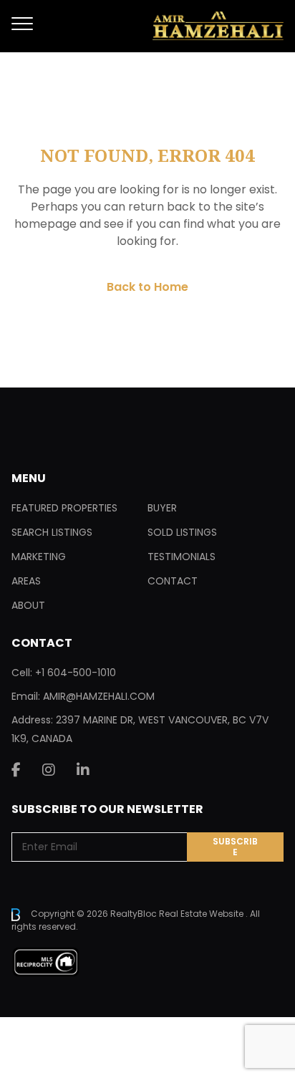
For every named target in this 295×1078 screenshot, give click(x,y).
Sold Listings (182, 532)
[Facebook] (16, 770)
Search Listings (51, 532)
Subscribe (235, 846)
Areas (26, 581)
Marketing (38, 556)
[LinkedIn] (83, 770)
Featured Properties (64, 508)
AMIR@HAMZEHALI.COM (99, 696)
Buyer (162, 508)
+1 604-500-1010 (75, 672)
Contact (173, 581)
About (28, 605)
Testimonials (182, 556)
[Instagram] (48, 770)
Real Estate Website (202, 914)
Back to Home (147, 287)
